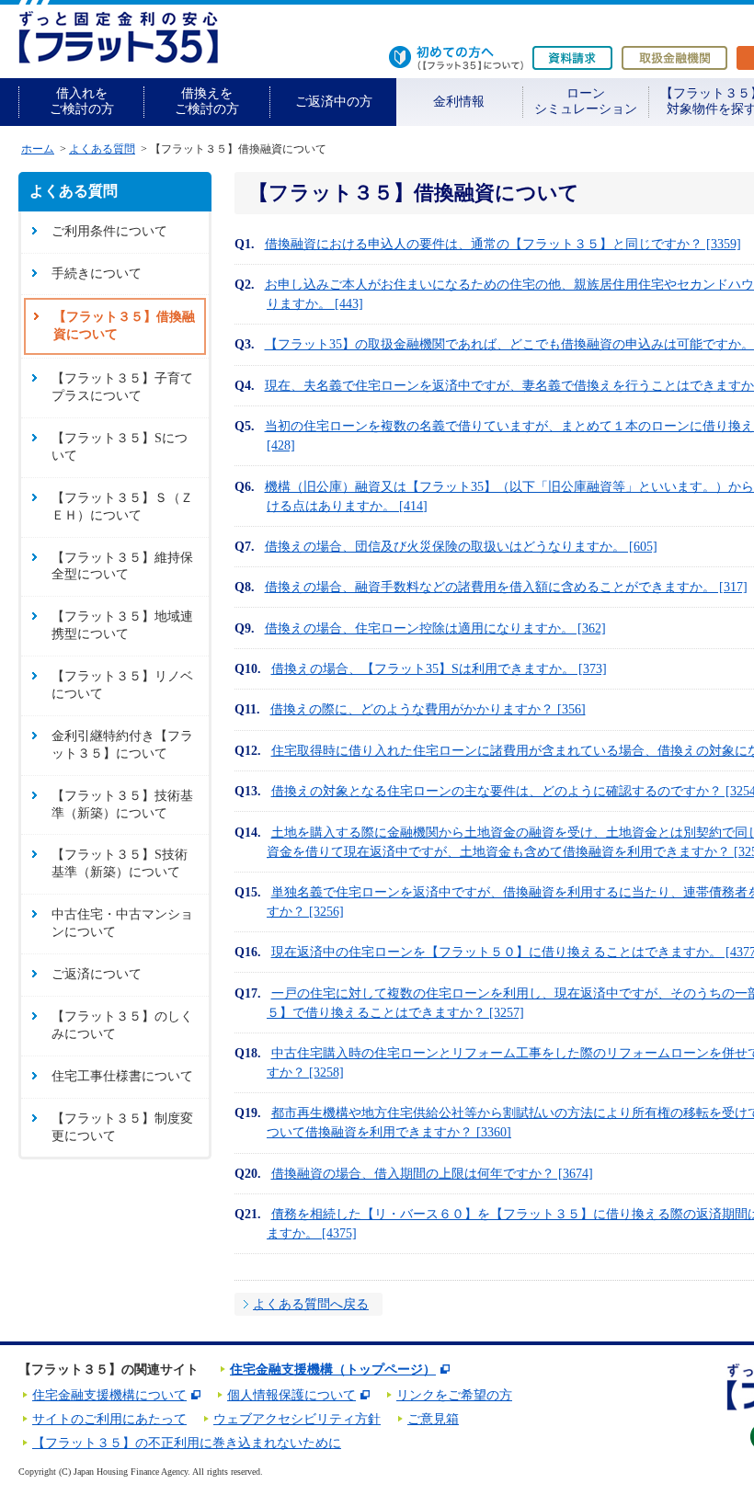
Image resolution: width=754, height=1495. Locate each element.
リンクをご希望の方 (454, 1395)
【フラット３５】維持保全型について (122, 566)
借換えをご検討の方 (207, 101)
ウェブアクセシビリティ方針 (297, 1419)
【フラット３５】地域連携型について (122, 625)
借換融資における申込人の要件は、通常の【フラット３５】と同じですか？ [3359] (503, 244)
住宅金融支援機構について (109, 1395)
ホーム (37, 149)
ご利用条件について (109, 231)
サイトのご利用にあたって (109, 1419)
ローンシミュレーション (585, 101)
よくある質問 (102, 149)
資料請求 (572, 58)
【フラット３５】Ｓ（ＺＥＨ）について (122, 506)
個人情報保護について (291, 1395)
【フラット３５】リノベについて (122, 685)
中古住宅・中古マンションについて (122, 923)
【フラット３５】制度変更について (122, 1127)
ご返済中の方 (333, 101)
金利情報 (459, 101)
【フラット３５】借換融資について (124, 325)
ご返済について (96, 974)
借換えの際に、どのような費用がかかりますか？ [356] (428, 709)
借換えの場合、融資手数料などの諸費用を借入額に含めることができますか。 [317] (506, 587)
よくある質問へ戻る (311, 1304)
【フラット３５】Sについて (119, 446)
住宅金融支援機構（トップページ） (333, 1369)
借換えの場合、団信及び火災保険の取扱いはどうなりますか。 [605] (461, 546)
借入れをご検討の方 (82, 101)
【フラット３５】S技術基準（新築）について (119, 863)
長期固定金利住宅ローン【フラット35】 (118, 37)
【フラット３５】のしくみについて (122, 1025)
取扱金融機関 (674, 58)
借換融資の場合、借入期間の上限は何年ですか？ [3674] (432, 1174)
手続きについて (96, 273)
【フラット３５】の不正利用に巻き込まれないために (186, 1443)
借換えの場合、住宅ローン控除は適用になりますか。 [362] (435, 628)
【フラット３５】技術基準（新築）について (122, 804)
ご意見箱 (433, 1419)
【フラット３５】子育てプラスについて (122, 387)
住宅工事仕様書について (122, 1076)
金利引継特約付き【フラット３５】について (122, 744)
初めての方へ (456, 58)
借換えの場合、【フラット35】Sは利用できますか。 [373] (439, 669)
